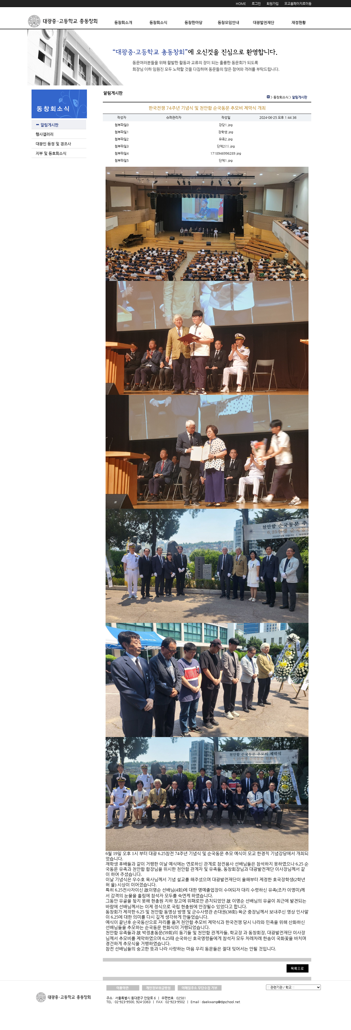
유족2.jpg (226, 139)
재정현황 (298, 22)
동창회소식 (158, 22)
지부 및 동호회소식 (51, 153)
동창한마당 (193, 22)
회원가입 (273, 3)
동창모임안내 (228, 22)
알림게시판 (49, 125)
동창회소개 (123, 22)
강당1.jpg (226, 125)
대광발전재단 (263, 22)
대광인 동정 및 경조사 (53, 144)
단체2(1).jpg (226, 146)
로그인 (256, 3)
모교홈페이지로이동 (298, 3)
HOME (241, 3)
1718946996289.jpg (225, 153)
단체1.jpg (226, 160)
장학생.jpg (225, 132)
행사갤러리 (44, 134)
